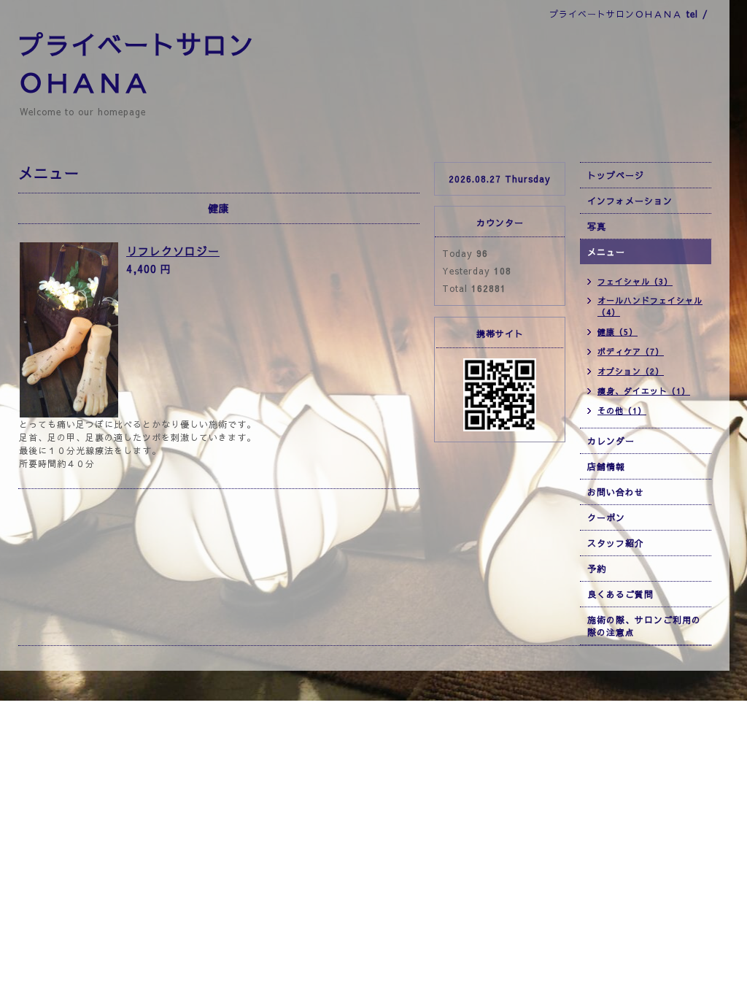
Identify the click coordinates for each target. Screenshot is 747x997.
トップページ (615, 175)
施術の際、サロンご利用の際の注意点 (644, 626)
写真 (596, 226)
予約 (596, 568)
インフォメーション (630, 201)
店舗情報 (606, 466)
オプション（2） (630, 371)
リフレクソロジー (173, 250)
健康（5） (617, 331)
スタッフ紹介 (615, 543)
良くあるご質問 (620, 594)
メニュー (606, 252)
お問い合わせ (615, 492)
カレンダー (611, 441)
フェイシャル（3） (635, 281)
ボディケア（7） (630, 351)
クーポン (606, 517)
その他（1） (621, 410)
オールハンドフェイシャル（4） (650, 306)
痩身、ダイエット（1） (643, 390)
